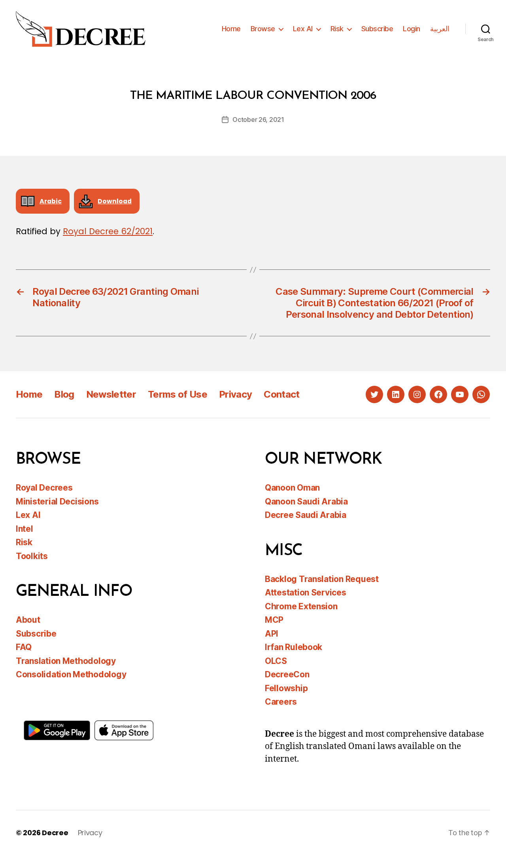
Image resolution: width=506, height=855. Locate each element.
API (271, 634)
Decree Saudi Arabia (305, 515)
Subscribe (377, 29)
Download (115, 201)
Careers (281, 702)
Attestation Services (305, 592)
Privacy (235, 394)
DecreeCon (287, 674)
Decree (55, 833)
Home (231, 29)
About (28, 620)
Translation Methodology (66, 661)
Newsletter (111, 394)
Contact (281, 394)
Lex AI (303, 29)
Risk (337, 29)
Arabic (51, 201)
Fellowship (286, 688)
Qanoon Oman (292, 488)
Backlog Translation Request (322, 579)
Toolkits (32, 556)
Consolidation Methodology (71, 674)
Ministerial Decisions (57, 501)
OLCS (276, 661)
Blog (64, 394)
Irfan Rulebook (293, 647)
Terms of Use (177, 394)
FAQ (24, 647)
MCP (274, 620)
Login (411, 29)
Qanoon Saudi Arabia (306, 501)
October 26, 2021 (258, 119)
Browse (263, 29)
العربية (439, 29)
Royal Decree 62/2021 (108, 231)
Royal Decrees (44, 488)
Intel (24, 529)
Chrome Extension (301, 606)
